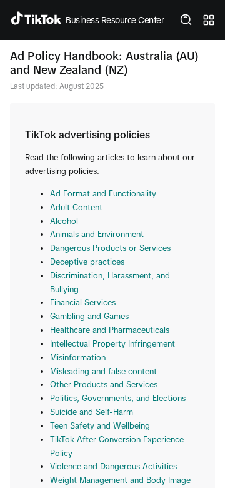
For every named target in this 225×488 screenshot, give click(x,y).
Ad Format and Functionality (103, 193)
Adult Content (76, 207)
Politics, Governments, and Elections (118, 398)
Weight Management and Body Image (120, 480)
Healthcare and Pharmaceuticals (109, 330)
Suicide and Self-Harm (91, 412)
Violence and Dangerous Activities (113, 466)
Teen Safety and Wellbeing (100, 425)
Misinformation (78, 357)
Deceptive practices (87, 262)
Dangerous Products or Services (110, 248)
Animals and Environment (97, 234)
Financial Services (83, 302)
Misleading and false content (103, 371)
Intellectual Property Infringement (112, 343)
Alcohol (64, 221)
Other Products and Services (104, 384)
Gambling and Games (89, 316)
